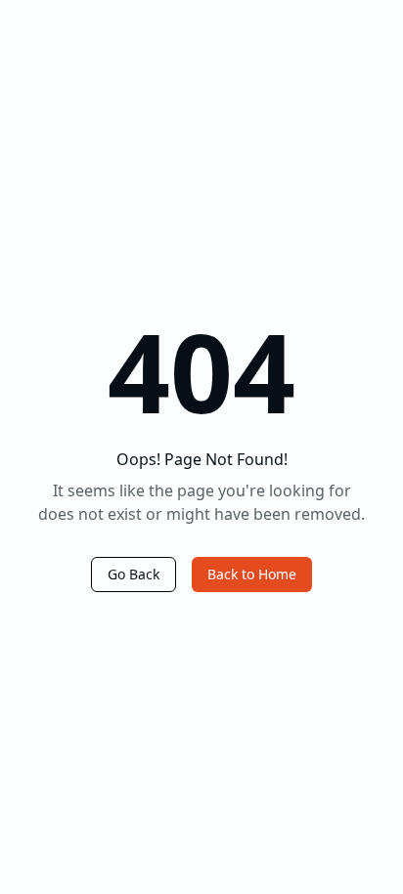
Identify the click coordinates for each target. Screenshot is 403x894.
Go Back (133, 574)
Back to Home (251, 574)
